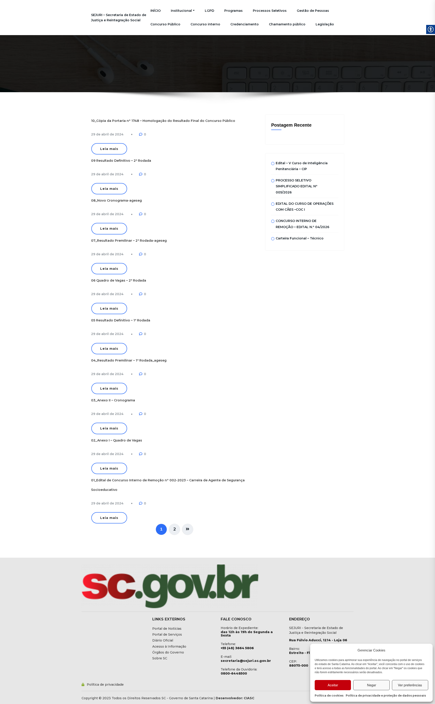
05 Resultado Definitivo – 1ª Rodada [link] (120, 320)
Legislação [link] (325, 24)
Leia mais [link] (109, 149)
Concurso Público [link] (165, 24)
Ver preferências (410, 684)
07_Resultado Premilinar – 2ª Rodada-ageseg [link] (129, 241)
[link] (107, 134)
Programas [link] (233, 11)
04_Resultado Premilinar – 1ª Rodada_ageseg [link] (129, 360)
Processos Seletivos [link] (270, 11)
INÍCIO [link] (155, 11)
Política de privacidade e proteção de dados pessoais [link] (386, 695)
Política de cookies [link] (329, 695)
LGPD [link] (209, 11)
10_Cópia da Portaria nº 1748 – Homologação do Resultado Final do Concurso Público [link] (163, 121)
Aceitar (333, 684)
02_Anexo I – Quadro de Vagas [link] (116, 440)
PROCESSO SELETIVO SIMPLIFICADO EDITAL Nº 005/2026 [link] (296, 186)
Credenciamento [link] (244, 24)
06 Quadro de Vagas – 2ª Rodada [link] (118, 280)
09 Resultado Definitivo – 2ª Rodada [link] (121, 161)
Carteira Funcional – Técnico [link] (300, 238)
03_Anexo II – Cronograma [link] (113, 400)
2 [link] (174, 529)
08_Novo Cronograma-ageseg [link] (116, 200)
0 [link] (145, 134)
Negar (371, 684)
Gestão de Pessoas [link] (313, 11)
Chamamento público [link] (287, 24)
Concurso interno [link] (205, 24)
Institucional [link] (181, 11)
